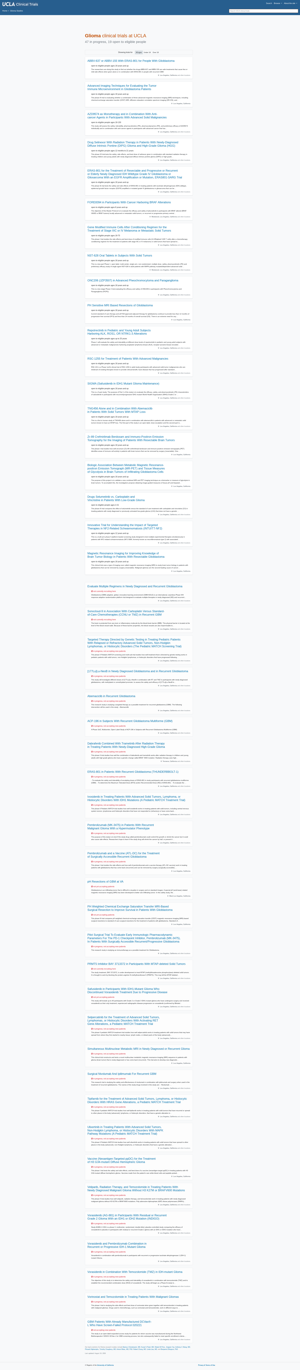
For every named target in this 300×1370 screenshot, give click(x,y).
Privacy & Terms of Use (206, 1365)
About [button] (289, 3)
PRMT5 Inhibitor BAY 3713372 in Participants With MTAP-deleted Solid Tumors (136, 963)
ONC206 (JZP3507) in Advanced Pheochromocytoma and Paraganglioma (132, 280)
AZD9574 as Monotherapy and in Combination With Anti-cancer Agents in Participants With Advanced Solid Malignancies (127, 115)
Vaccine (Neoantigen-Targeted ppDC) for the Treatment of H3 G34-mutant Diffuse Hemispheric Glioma (121, 1160)
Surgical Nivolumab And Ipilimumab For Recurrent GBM (121, 1073)
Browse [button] (277, 3)
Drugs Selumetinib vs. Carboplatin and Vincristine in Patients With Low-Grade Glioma (116, 498)
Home (4, 11)
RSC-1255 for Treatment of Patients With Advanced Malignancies (127, 358)
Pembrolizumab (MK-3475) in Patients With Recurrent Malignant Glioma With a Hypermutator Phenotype (120, 826)
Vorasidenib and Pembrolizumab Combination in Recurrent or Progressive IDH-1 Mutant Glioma (116, 1245)
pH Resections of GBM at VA (105, 881)
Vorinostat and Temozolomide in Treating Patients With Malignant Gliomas (133, 1296)
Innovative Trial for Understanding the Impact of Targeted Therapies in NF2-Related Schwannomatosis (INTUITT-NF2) (124, 526)
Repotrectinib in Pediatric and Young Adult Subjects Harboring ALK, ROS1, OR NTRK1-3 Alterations (119, 332)
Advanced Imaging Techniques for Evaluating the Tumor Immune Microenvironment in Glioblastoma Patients (121, 87)
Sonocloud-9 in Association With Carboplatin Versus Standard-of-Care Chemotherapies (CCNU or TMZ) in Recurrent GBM (125, 613)
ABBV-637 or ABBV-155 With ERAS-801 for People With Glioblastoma (130, 60)
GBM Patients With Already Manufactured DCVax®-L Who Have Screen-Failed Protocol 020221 (119, 1323)
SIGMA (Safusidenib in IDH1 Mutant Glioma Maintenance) (123, 383)
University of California (105, 1365)
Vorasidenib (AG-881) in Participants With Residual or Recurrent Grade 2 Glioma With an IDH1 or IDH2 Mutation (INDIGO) (127, 1217)
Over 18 (156, 52)
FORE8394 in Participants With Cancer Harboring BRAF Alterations (129, 202)
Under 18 (147, 52)
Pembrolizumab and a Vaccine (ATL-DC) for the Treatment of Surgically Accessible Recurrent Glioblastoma (123, 855)
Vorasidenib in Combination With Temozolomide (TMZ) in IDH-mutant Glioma (134, 1271)
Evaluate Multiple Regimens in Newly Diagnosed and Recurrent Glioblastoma (134, 586)
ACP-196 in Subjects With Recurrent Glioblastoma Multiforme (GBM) (129, 721)
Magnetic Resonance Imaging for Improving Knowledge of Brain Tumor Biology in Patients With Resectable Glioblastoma (125, 555)
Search (269, 3)
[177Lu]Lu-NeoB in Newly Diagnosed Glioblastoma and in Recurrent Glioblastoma (137, 671)
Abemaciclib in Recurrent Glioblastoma (111, 696)
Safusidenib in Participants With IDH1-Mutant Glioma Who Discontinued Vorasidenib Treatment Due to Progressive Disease (127, 990)
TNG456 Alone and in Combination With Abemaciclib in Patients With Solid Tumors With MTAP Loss (119, 410)
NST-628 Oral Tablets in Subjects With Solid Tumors (119, 255)
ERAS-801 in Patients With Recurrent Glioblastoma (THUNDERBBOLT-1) (132, 771)
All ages (139, 52)
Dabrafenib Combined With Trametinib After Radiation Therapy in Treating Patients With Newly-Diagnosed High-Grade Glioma (126, 745)
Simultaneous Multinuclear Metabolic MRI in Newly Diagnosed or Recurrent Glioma (138, 1048)
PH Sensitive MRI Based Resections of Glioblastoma (120, 305)
